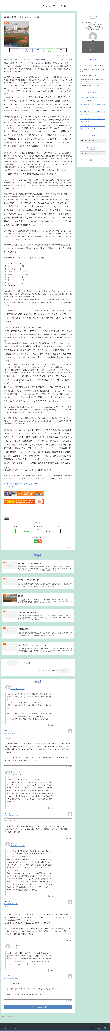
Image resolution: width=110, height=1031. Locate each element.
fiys (92, 43)
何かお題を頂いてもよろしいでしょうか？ (24, 59)
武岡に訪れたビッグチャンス (88, 75)
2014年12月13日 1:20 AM (17, 689)
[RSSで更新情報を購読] (40, 541)
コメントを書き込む (38, 1007)
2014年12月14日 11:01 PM (11, 904)
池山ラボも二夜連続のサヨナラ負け (90, 85)
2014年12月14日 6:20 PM (17, 774)
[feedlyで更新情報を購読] (36, 541)
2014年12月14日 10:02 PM (11, 815)
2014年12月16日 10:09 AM (17, 948)
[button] (61, 50)
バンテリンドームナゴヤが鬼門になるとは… (92, 65)
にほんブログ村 (9, 487)
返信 (52, 725)
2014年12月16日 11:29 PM (11, 978)
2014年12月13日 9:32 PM (11, 733)
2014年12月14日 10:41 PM (17, 846)
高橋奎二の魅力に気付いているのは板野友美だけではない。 (92, 80)
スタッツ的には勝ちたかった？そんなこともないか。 (92, 70)
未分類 (7, 518)
